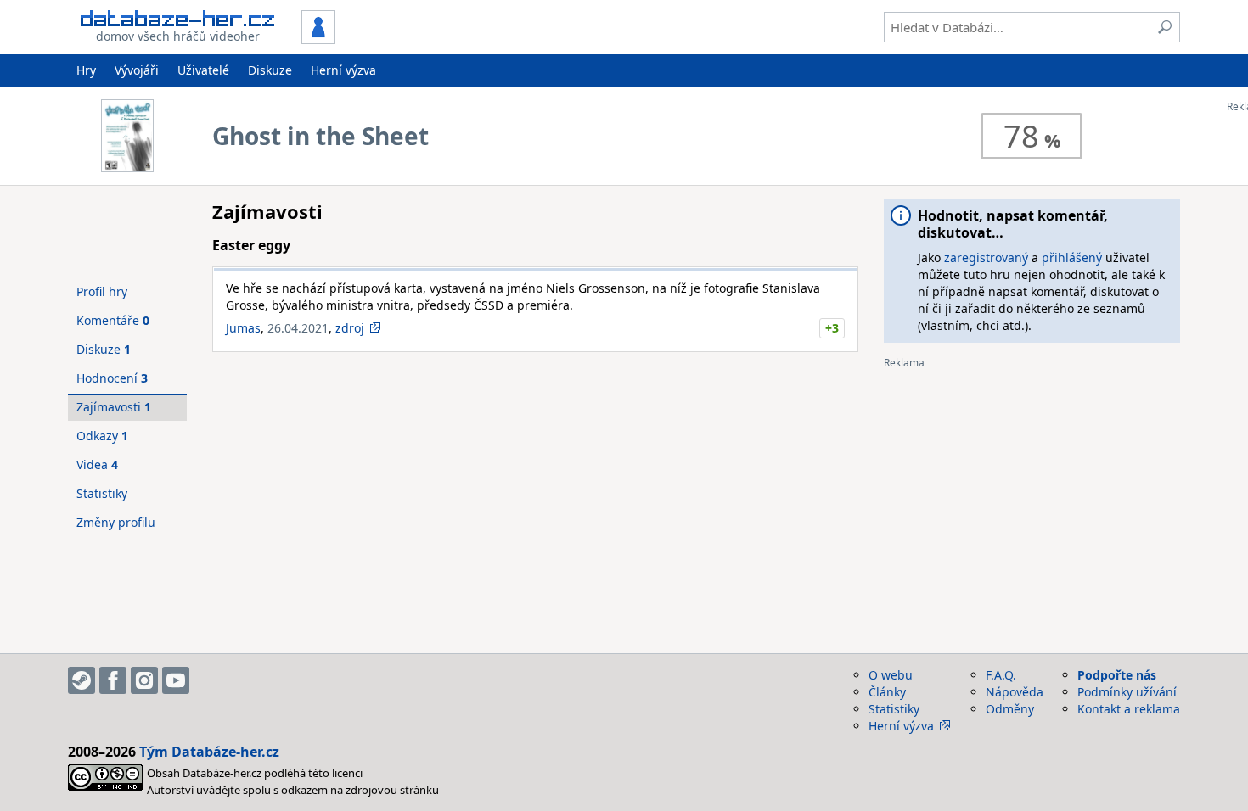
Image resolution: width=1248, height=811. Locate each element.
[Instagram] (144, 680)
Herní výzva (343, 70)
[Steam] (81, 680)
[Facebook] (112, 680)
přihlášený (1072, 257)
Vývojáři (137, 70)
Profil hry (101, 291)
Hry (86, 70)
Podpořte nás (1116, 675)
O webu (891, 675)
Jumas (243, 328)
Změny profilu (115, 522)
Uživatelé (203, 70)
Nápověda (1014, 692)
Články (887, 692)
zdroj (349, 328)
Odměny (1010, 709)
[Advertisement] (1032, 488)
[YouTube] (175, 680)
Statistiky (101, 493)
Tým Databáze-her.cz (209, 751)
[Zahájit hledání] (1164, 27)
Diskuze (270, 70)
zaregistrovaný (986, 257)
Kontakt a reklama (1128, 709)
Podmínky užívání (1127, 692)
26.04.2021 (298, 328)
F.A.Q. (1001, 675)
